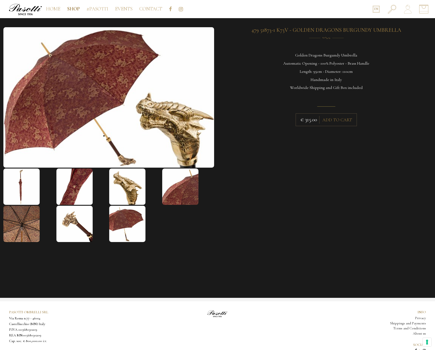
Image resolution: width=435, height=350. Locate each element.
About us (419, 333)
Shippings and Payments (408, 323)
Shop (73, 9)
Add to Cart (337, 120)
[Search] (392, 9)
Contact (150, 9)
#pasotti (97, 9)
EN (376, 9)
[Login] (408, 9)
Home (53, 9)
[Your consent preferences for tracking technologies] (427, 342)
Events (124, 9)
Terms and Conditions (409, 328)
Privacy (420, 318)
